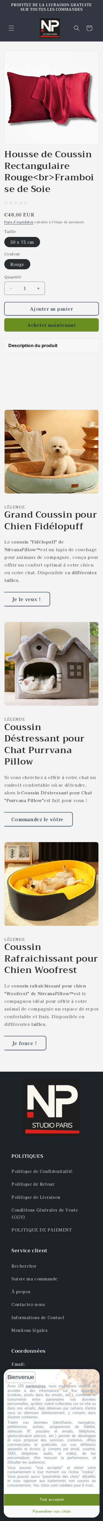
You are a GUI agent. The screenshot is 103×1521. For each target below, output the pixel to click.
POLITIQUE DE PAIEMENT (41, 1230)
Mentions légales (29, 1330)
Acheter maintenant (51, 325)
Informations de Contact (37, 1317)
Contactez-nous (28, 1304)
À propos (21, 1291)
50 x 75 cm (22, 242)
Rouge (17, 264)
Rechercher (24, 1266)
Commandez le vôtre (37, 819)
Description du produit (32, 345)
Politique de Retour (32, 1184)
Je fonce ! (24, 1043)
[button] (11, 28)
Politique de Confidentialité (42, 1171)
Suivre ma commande (34, 1279)
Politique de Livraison (35, 1197)
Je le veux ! (26, 599)
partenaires (35, 1386)
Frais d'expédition (18, 222)
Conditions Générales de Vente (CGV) (44, 1213)
